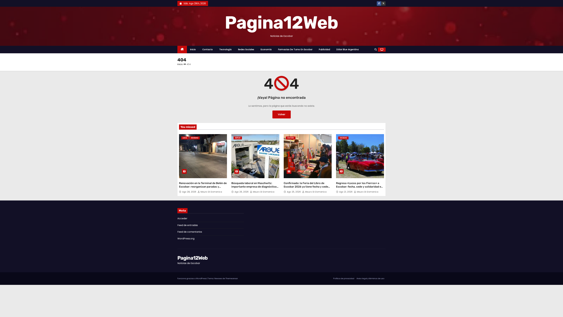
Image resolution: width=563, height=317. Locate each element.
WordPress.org (185, 238)
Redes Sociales (246, 49)
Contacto (207, 49)
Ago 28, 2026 (189, 191)
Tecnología (225, 49)
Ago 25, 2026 (294, 191)
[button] (375, 49)
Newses (218, 278)
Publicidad (324, 49)
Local (185, 138)
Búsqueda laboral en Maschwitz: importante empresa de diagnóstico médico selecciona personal (254, 187)
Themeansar (231, 278)
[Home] (182, 49)
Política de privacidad (343, 278)
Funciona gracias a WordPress (192, 278)
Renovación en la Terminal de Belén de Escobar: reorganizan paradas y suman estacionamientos (203, 187)
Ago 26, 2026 (242, 191)
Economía (266, 49)
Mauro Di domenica (211, 191)
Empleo (237, 138)
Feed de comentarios (189, 231)
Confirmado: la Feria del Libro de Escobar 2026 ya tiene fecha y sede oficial (306, 187)
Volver (281, 114)
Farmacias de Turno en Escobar (295, 49)
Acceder (182, 218)
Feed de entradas (187, 225)
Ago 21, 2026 (346, 191)
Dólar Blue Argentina (347, 49)
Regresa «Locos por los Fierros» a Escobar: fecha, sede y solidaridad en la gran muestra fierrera (359, 187)
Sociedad (194, 138)
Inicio (193, 49)
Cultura (290, 138)
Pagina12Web (281, 22)
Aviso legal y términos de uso (370, 278)
